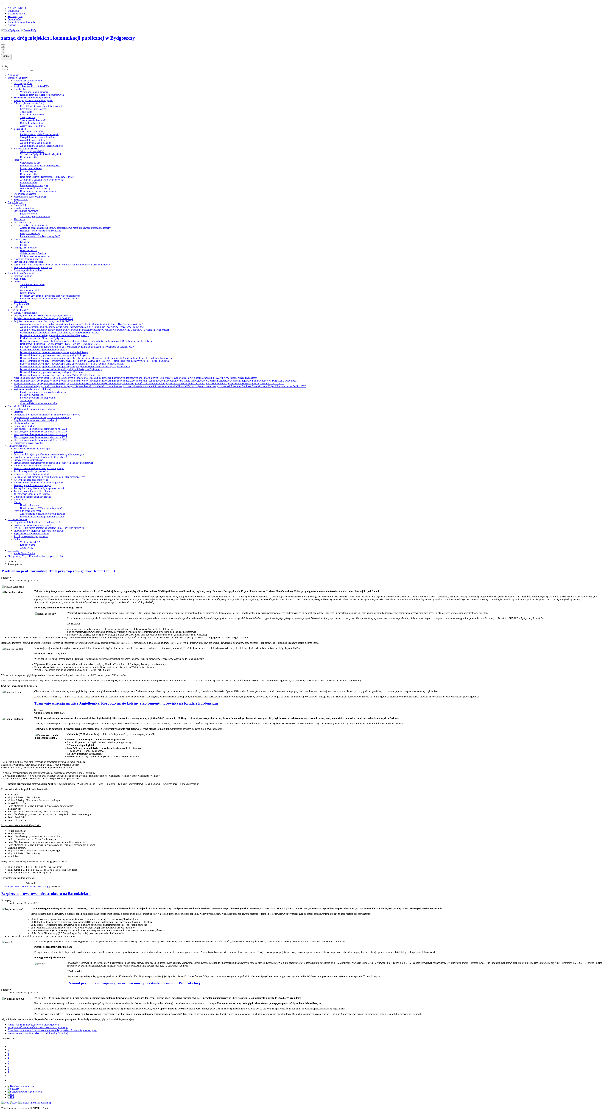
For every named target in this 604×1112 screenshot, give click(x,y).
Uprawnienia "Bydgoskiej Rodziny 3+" (40, 165)
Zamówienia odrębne (24, 426)
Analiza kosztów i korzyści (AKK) (31, 86)
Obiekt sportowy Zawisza (33, 253)
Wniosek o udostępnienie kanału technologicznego (39, 482)
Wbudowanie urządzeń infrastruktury (32, 465)
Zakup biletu (20, 128)
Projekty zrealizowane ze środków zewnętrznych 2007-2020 (44, 315)
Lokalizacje (26, 242)
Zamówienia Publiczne (19, 406)
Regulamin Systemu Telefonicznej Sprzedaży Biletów (47, 177)
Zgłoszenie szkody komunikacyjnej (31, 474)
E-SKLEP (19, 307)
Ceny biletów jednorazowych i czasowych (41, 106)
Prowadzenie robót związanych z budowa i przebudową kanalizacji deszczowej (53, 462)
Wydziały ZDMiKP (30, 542)
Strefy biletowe (27, 117)
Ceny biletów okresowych (33, 109)
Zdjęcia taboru (21, 199)
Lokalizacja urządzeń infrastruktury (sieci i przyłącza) (40, 457)
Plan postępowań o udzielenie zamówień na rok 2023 (40, 431)
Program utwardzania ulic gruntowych (33, 267)
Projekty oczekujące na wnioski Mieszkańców (43, 392)
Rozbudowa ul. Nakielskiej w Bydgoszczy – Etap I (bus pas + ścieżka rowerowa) (60, 344)
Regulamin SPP (22, 304)
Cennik (23, 287)
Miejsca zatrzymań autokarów (35, 256)
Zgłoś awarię (26, 547)
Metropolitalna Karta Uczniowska (31, 196)
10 (9, 1075)
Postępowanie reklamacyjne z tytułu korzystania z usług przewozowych (49, 477)
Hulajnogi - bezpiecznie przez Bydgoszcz (40, 230)
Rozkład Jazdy (21, 89)
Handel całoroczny (29, 505)
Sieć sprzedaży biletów (31, 131)
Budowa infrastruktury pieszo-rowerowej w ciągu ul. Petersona (51, 372)
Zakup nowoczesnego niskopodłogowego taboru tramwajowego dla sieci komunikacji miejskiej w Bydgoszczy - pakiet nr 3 (81, 324)
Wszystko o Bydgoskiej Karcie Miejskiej (40, 154)
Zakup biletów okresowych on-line (37, 137)
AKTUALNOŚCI (17, 8)
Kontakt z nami (27, 544)
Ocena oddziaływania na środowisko (38, 403)
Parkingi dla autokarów (25, 247)
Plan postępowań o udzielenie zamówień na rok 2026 (40, 440)
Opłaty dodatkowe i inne (32, 123)
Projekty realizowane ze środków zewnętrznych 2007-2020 (43, 318)
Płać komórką (21, 301)
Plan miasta (19, 219)
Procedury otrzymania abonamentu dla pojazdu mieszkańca (49, 298)
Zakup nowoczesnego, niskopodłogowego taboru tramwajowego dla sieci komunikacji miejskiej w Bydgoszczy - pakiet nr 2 (82, 327)
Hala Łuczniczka (28, 250)
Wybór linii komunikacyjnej (34, 92)
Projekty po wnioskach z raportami (37, 397)
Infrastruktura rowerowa (26, 210)
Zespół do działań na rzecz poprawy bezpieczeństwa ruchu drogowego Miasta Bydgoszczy (65, 227)
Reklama (18, 451)
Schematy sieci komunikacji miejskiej (32, 97)
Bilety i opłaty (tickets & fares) (29, 103)
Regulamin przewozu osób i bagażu (38, 191)
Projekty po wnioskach (31, 394)
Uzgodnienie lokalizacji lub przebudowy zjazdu (37, 522)
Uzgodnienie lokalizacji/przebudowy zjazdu (42, 516)
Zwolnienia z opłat (29, 290)
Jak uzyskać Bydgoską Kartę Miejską (32, 448)
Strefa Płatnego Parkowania (21, 273)
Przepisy (18, 160)
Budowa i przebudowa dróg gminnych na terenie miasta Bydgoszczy (54, 335)
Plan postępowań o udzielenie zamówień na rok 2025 (40, 437)
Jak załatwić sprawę (17, 445)
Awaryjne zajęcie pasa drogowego (31, 479)
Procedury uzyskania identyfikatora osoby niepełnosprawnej (50, 295)
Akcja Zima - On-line (24, 553)
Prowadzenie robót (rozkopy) (28, 460)
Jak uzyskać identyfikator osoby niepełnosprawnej (39, 488)
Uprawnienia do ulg (30, 162)
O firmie (18, 539)
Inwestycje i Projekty (18, 310)
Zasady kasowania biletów (33, 126)
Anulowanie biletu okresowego (35, 188)
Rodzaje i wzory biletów (32, 114)
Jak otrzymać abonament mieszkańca (32, 494)
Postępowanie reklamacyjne (34, 185)
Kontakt (12, 25)
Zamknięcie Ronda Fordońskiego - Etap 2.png (25, 886)
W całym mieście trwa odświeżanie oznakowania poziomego (38, 1027)
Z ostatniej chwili (16, 13)
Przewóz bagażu (28, 171)
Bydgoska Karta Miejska (26, 148)
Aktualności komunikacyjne (28, 80)
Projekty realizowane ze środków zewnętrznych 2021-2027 (43, 321)
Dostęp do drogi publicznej (27, 511)
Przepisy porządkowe (31, 168)
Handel (17, 502)
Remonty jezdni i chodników (28, 270)
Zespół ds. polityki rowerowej (35, 216)
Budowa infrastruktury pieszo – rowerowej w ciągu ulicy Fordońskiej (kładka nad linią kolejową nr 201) (72, 363)
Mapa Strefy (20, 278)
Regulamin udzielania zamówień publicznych (36, 409)
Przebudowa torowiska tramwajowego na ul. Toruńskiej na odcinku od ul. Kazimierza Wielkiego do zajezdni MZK (77, 346)
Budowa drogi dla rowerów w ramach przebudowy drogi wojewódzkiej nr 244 (59, 332)
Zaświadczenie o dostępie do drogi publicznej (42, 513)
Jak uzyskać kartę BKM (32, 151)
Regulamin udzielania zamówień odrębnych (35, 420)
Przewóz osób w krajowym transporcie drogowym (39, 468)
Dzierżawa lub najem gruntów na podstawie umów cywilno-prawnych (49, 454)
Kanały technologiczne (25, 312)
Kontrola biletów (28, 182)
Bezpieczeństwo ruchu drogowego (31, 225)
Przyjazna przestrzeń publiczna (29, 261)
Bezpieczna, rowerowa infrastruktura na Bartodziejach (46, 894)
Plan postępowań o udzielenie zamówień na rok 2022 (40, 428)
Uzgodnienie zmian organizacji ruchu (32, 496)
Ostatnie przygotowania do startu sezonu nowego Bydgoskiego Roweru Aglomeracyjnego (52, 1030)
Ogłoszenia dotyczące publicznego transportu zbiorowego (42, 417)
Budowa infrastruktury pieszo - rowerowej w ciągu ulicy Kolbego (53, 355)
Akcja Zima (13, 550)
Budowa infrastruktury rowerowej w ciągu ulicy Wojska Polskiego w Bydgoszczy (61, 369)
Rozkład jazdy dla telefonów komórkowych (42, 94)
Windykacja (20, 499)
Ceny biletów (14, 19)
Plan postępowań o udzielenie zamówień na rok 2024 (40, 434)
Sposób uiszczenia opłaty (32, 284)
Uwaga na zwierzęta (30, 233)
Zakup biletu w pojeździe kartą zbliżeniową (41, 145)
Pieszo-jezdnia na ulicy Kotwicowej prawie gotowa (33, 1024)
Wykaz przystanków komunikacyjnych (33, 100)
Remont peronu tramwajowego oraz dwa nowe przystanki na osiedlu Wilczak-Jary (134, 983)
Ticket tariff (26, 111)
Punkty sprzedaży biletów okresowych (39, 134)
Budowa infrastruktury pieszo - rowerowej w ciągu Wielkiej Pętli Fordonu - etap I (60, 375)
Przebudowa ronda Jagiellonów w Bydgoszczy (43, 349)
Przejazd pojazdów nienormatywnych (32, 485)
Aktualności (14, 75)
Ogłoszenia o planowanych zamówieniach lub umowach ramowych (47, 414)
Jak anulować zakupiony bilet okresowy (34, 491)
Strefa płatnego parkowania (21, 22)
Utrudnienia (13, 10)
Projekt (23, 244)
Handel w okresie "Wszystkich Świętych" (41, 508)
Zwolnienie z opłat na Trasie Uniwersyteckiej (42, 179)
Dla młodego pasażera (25, 193)
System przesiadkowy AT (32, 120)
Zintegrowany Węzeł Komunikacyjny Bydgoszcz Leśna (35, 556)
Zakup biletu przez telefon (33, 140)
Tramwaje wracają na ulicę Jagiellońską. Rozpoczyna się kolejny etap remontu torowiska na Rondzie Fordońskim (126, 703)
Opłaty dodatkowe (29, 293)
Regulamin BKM (28, 157)
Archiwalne (26, 400)
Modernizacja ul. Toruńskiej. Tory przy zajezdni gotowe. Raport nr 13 (58, 571)
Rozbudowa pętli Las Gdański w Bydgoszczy (43, 338)
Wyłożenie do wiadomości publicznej (32, 389)
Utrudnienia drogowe (24, 208)
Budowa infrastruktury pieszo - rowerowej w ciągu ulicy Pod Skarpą (54, 352)
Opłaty (17, 281)
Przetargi (18, 411)
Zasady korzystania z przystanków (31, 471)
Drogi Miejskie (15, 202)
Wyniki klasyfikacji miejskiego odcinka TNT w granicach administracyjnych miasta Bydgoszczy (62, 264)
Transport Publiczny (18, 77)
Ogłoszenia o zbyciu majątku (28, 443)
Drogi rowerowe (28, 213)
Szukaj (4, 66)
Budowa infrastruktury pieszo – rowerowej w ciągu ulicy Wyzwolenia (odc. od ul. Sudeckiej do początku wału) (75, 366)
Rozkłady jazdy (15, 16)
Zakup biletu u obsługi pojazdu (35, 143)
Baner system (20, 239)
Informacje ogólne (23, 83)
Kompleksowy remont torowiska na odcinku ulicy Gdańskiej (38, 1033)
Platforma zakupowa (24, 423)
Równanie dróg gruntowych (28, 259)
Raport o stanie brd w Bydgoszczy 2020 (40, 236)
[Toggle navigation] (2, 3)
